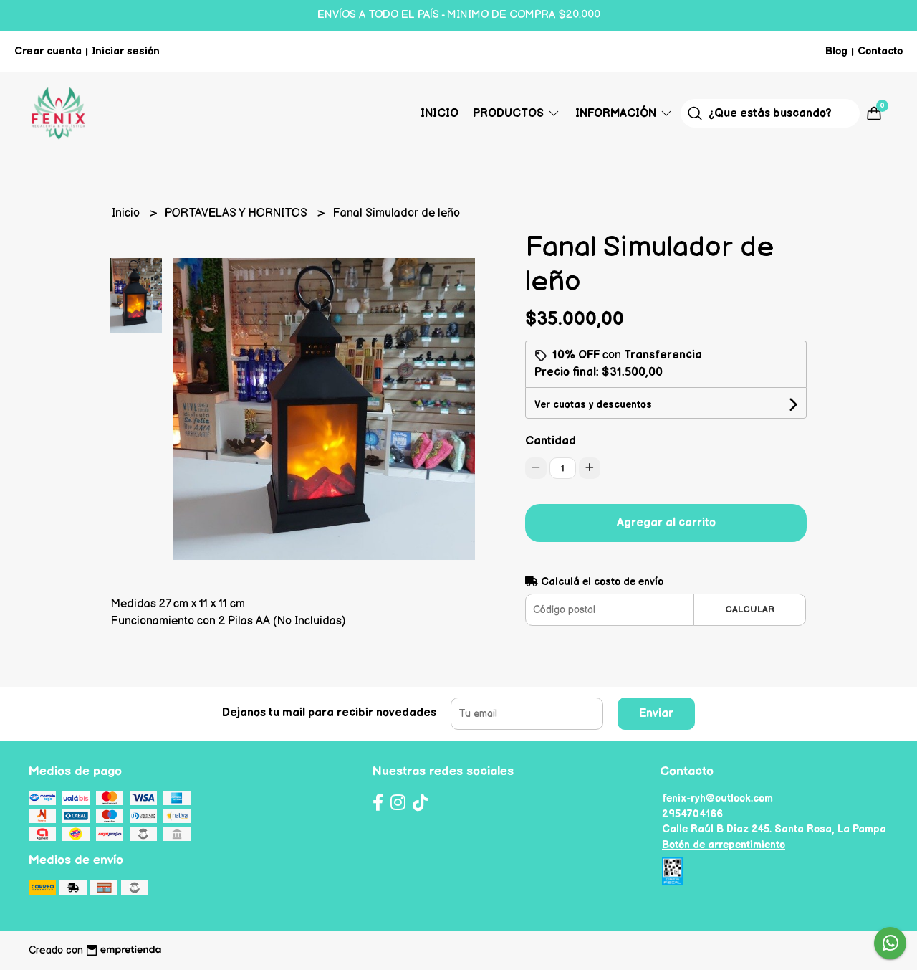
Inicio (439, 113)
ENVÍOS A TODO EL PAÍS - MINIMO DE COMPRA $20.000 (458, 15)
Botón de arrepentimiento (723, 845)
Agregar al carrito (666, 523)
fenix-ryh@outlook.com (717, 798)
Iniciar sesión (126, 51)
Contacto (880, 51)
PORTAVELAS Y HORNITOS (237, 213)
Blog (836, 51)
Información (617, 113)
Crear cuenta (48, 51)
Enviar (656, 714)
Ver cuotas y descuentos (593, 405)
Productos (510, 113)
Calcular (749, 609)
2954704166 (692, 814)
